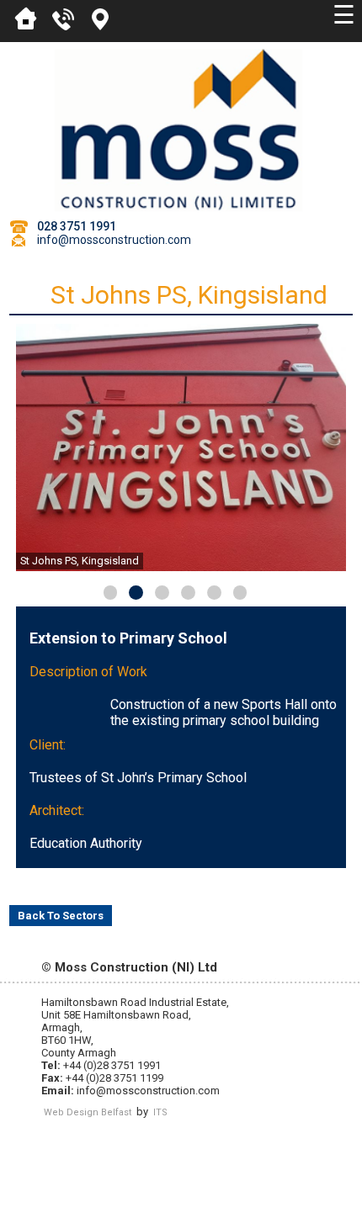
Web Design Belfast (87, 1112)
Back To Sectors (61, 915)
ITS (160, 1112)
